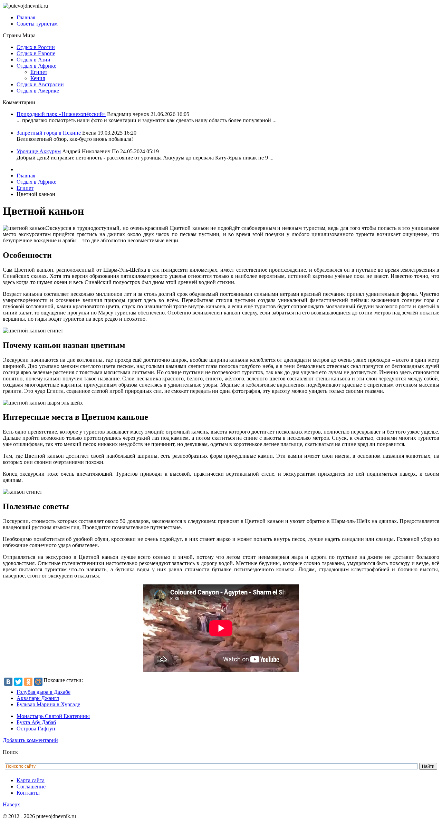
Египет (38, 72)
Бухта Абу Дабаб (36, 722)
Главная (26, 17)
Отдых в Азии (33, 59)
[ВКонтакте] (8, 682)
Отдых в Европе (36, 53)
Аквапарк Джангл (38, 698)
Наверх (11, 804)
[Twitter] (18, 682)
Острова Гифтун (36, 728)
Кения (37, 78)
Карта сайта (31, 780)
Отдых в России (36, 47)
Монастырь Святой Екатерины (53, 716)
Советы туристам (37, 24)
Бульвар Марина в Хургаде (48, 704)
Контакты (28, 793)
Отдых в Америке (38, 91)
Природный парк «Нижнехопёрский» (61, 114)
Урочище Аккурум (39, 151)
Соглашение (31, 786)
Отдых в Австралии (40, 84)
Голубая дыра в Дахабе (43, 692)
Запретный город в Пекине (49, 133)
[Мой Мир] (38, 682)
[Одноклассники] (28, 682)
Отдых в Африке (36, 66)
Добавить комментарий (30, 740)
